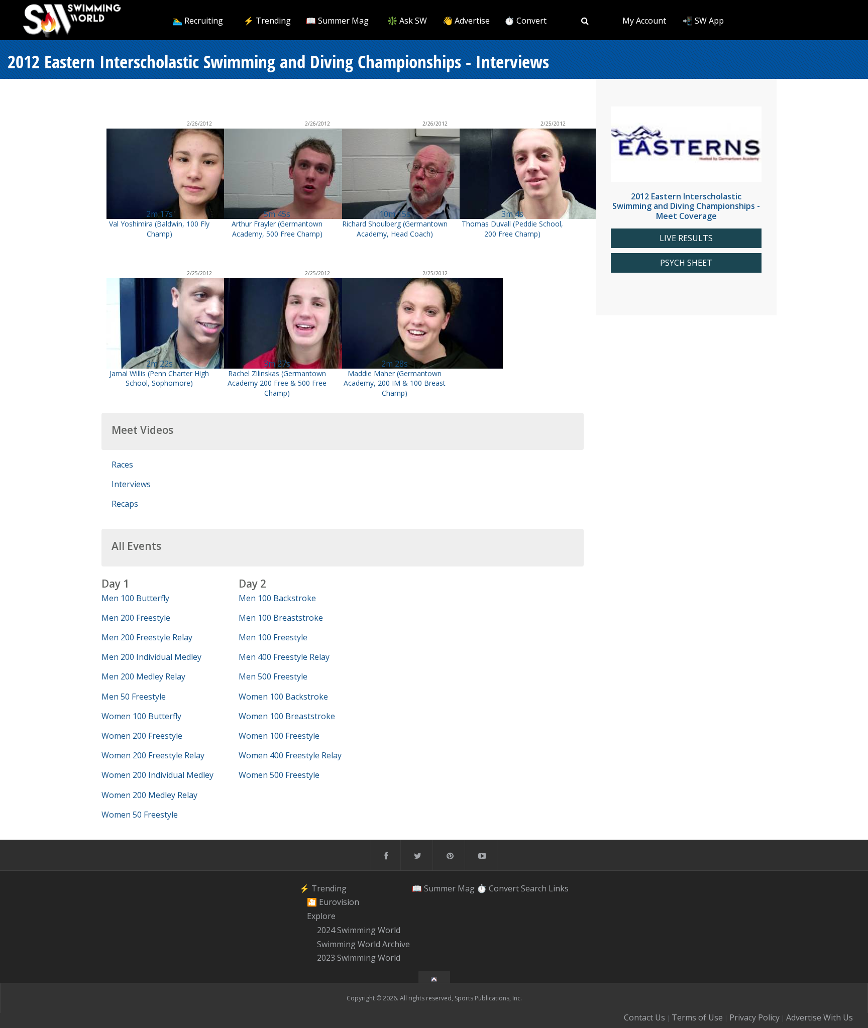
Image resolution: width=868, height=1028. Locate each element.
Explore (321, 916)
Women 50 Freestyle (139, 814)
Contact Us (644, 1017)
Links (559, 888)
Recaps (125, 503)
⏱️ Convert (525, 20)
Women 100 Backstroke (283, 696)
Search (534, 888)
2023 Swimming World (358, 958)
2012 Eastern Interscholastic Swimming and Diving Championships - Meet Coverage (686, 206)
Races (122, 464)
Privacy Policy (754, 1017)
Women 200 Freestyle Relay (152, 755)
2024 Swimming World (358, 930)
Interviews (131, 484)
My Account (644, 20)
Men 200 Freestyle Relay (146, 637)
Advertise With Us (819, 1017)
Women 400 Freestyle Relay (290, 755)
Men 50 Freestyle (133, 696)
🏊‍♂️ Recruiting (197, 20)
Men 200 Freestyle (135, 617)
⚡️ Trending (267, 20)
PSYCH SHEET (686, 263)
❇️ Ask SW (407, 20)
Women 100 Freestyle (279, 735)
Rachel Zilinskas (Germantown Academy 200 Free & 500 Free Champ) (277, 383)
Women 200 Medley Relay (149, 795)
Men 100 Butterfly (135, 598)
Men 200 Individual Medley (151, 656)
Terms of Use (697, 1017)
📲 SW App (703, 20)
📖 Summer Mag (337, 20)
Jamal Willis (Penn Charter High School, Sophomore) (159, 378)
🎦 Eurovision (333, 902)
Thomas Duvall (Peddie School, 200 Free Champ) (512, 228)
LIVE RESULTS (686, 238)
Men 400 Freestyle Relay (284, 656)
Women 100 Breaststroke (287, 716)
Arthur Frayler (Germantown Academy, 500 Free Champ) (277, 228)
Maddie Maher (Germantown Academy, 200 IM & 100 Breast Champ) (395, 383)
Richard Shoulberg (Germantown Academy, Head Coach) (395, 228)
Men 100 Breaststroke (281, 617)
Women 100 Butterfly (141, 716)
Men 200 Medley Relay (143, 676)
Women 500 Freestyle (279, 774)
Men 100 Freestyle (273, 637)
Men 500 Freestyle (273, 676)
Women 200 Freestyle (141, 735)
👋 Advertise (466, 20)
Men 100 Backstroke (277, 598)
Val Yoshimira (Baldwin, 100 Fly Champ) (159, 228)
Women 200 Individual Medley (157, 774)
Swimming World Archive (363, 944)
